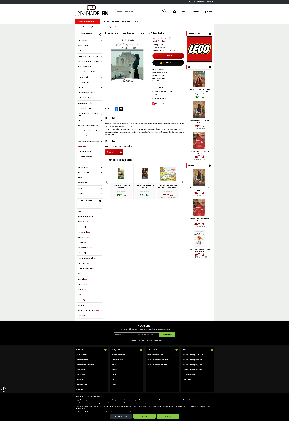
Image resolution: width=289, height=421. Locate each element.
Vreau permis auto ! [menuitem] (84, 82)
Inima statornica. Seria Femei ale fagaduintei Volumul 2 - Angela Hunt (199, 92)
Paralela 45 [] (83, 242)
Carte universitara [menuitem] (83, 136)
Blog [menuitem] (136, 21)
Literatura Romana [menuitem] (85, 151)
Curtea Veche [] (84, 237)
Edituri (114, 374)
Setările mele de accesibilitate (157, 365)
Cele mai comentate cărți (155, 355)
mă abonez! (167, 335)
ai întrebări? (158, 95)
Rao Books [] (83, 263)
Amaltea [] (82, 279)
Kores (80, 294)
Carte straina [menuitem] (82, 162)
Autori (113, 380)
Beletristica (163, 84)
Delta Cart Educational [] (87, 258)
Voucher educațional (83, 385)
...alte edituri (81, 315)
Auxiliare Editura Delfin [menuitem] (85, 98)
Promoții (114, 369)
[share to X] (121, 109)
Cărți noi (114, 365)
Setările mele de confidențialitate (158, 360)
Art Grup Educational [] (86, 268)
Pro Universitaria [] (85, 248)
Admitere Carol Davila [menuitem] (85, 103)
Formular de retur (117, 360)
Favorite (196, 11)
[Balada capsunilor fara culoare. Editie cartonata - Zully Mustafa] (168, 173)
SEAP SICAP (80, 389)
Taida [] (81, 300)
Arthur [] (82, 253)
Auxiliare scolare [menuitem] (83, 51)
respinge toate (144, 416)
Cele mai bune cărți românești (192, 360)
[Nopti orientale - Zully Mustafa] (121, 173)
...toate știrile (187, 380)
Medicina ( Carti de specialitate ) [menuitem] (88, 125)
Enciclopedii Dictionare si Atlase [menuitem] (88, 141)
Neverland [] (83, 221)
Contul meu (181, 11)
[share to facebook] (116, 109)
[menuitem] (87, 21)
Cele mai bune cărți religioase (192, 365)
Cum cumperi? (80, 369)
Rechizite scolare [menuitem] (83, 40)
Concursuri (79, 380)
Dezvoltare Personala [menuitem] (84, 66)
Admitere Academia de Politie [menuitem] (87, 72)
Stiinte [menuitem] (80, 188)
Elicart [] (82, 289)
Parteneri (114, 385)
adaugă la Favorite (161, 88)
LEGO (79, 211)
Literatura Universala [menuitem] (85, 157)
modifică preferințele (120, 416)
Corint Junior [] (84, 232)
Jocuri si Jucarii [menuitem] (83, 77)
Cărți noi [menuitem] (105, 21)
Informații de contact (118, 355)
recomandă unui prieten (163, 91)
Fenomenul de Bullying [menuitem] (85, 108)
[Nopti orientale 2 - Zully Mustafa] (145, 173)
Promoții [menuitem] (115, 21)
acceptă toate (168, 416)
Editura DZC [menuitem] (81, 120)
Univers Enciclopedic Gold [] (88, 310)
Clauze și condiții (81, 355)
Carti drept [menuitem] (81, 87)
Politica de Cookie (193, 400)
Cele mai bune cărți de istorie (192, 369)
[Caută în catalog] (163, 11)
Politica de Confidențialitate (194, 406)
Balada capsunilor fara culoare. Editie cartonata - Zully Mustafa (168, 188)
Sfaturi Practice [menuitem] (83, 183)
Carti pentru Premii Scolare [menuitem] (86, 92)
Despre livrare (80, 374)
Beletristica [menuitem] (82, 146)
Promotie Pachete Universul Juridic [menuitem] (89, 131)
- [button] (100, 34)
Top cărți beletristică (189, 374)
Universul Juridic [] (85, 216)
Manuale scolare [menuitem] (83, 46)
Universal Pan (82, 305)
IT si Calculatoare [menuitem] (83, 172)
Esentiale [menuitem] (81, 193)
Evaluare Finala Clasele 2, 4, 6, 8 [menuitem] (88, 56)
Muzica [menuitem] (80, 177)
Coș (209, 11)
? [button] (169, 38)
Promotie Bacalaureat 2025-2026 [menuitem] (88, 61)
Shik (79, 274)
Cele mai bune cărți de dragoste (193, 355)
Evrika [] (82, 227)
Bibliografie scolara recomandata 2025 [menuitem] (88, 114)
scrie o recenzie (160, 98)
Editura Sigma (82, 284)
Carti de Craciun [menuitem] (83, 167)
